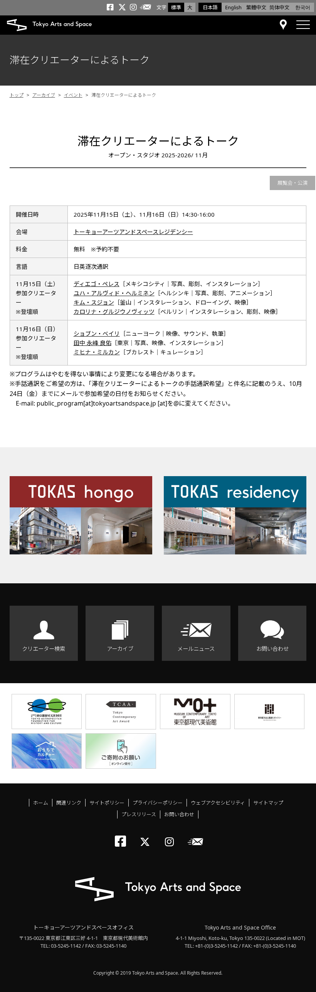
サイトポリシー (106, 802)
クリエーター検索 (43, 648)
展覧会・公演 (292, 182)
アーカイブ (43, 95)
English (233, 7)
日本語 (210, 7)
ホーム (40, 802)
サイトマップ (268, 802)
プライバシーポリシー (158, 802)
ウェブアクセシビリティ (218, 802)
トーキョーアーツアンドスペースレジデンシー (133, 232)
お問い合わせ (272, 648)
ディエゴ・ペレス (96, 284)
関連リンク (68, 802)
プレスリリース (138, 814)
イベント (73, 95)
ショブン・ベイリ (97, 333)
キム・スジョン (94, 302)
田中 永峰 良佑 (92, 343)
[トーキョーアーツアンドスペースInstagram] (171, 835)
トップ (17, 95)
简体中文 (279, 7)
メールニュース (196, 648)
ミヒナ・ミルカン (97, 352)
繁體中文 (256, 7)
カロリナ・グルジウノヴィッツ (114, 311)
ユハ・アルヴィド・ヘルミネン (114, 293)
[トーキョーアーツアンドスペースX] (146, 835)
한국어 (302, 7)
